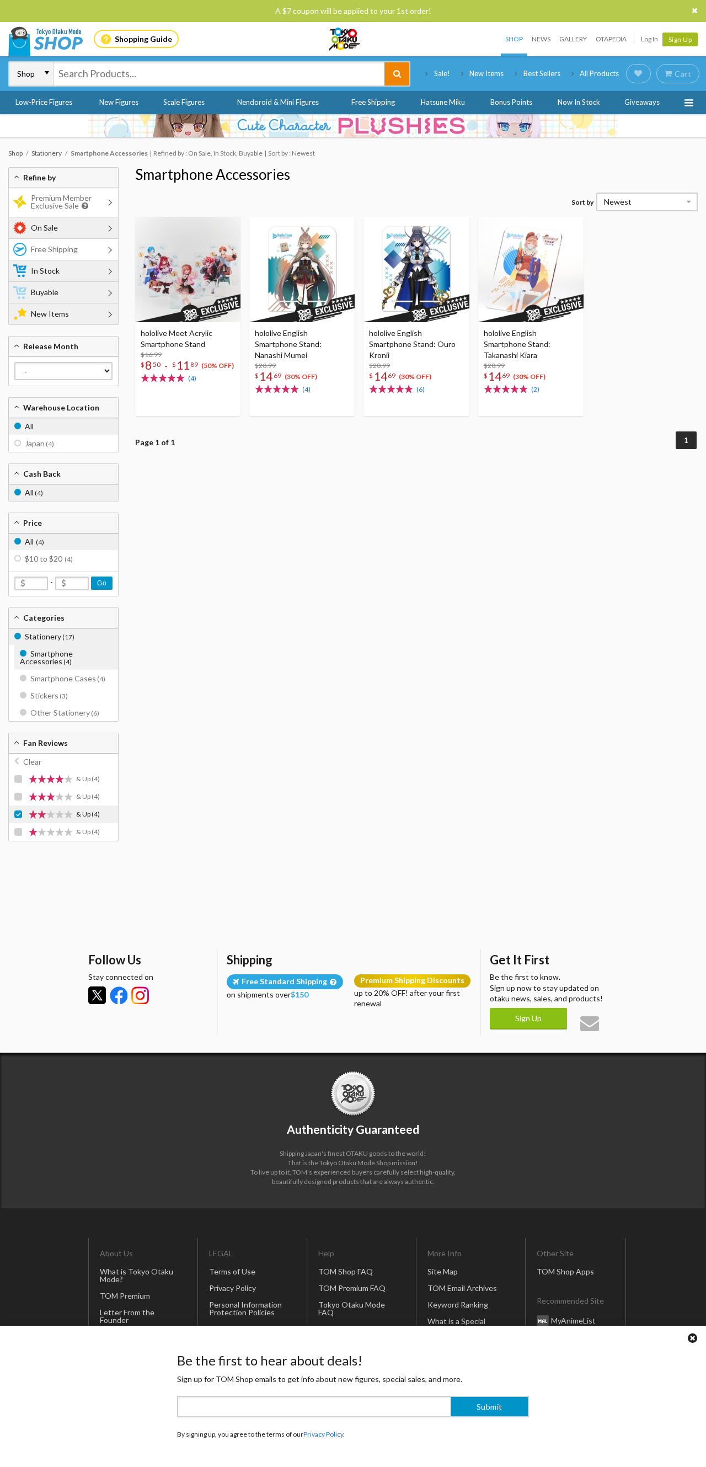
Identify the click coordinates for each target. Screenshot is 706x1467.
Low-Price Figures (43, 102)
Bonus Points (511, 102)
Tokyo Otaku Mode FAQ (351, 1308)
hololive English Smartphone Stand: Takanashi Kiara (517, 344)
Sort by (582, 202)
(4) (192, 378)
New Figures (118, 102)
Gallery (573, 39)
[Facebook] (118, 995)
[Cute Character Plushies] (353, 125)
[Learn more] (83, 206)
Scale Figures (184, 102)
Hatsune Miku (443, 102)
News (541, 39)
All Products (599, 73)
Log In (649, 39)
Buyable (44, 292)
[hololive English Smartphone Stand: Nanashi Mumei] (302, 269)
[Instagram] (140, 995)
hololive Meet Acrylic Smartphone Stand (176, 338)
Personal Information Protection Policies (245, 1308)
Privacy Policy (232, 1288)
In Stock (45, 270)
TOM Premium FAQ (352, 1288)
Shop (514, 39)
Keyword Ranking (457, 1304)
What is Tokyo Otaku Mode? (136, 1275)
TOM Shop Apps (565, 1271)
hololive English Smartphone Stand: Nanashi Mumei (288, 344)
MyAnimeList (573, 1320)
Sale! (442, 73)
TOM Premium (125, 1295)
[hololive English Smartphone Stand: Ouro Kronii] (416, 269)
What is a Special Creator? (456, 1324)
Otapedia (611, 39)
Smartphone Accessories (212, 174)
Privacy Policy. (324, 1434)
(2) (535, 389)
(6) (420, 389)
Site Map (442, 1271)
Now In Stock (579, 102)
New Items (486, 73)
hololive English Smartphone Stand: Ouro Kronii (412, 344)
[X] (97, 995)
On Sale (44, 227)
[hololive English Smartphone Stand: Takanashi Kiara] (531, 269)
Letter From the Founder (127, 1316)
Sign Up (680, 39)
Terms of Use (232, 1271)
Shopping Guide (143, 39)
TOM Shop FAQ (345, 1271)
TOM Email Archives (462, 1288)
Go (101, 583)
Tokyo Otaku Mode (345, 39)
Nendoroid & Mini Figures (278, 102)
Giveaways (642, 102)
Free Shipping (373, 102)
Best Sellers (541, 73)
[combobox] (219, 74)
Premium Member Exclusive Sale (61, 201)
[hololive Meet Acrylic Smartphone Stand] (187, 269)
